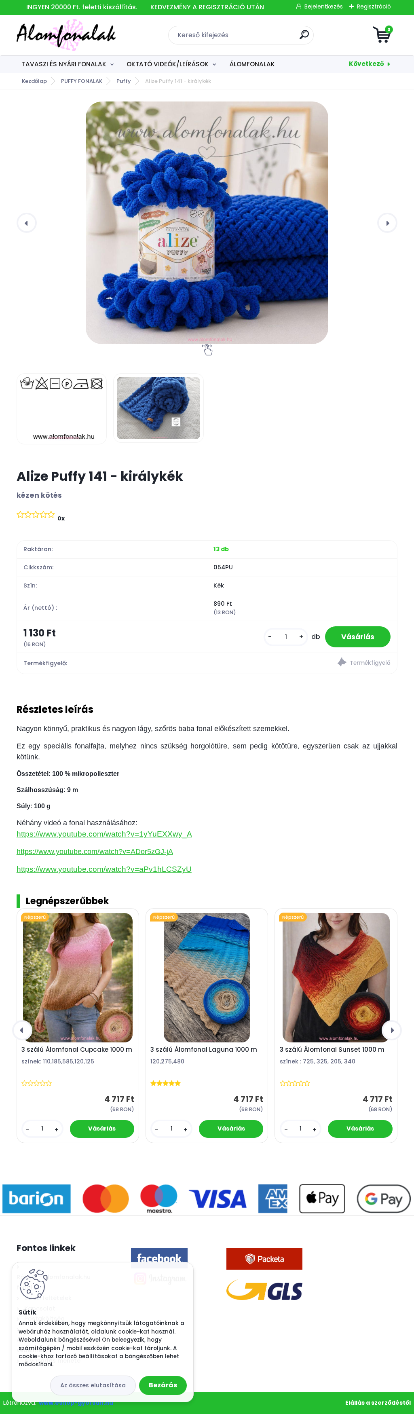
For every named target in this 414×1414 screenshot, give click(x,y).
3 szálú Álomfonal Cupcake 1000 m (76, 1050)
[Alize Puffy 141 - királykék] (207, 222)
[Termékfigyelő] (302, 663)
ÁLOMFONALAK (252, 64)
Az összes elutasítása (93, 1385)
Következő (366, 63)
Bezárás (163, 1385)
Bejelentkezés (323, 6)
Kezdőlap (34, 81)
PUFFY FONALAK (81, 81)
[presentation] (27, 223)
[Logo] (66, 35)
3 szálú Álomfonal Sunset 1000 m (332, 1050)
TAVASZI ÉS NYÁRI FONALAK (64, 64)
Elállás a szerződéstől (378, 1403)
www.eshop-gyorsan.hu (76, 1403)
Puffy (123, 81)
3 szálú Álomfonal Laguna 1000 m (203, 1050)
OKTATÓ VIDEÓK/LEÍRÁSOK (168, 64)
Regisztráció (374, 6)
